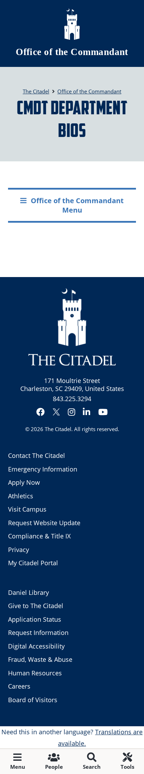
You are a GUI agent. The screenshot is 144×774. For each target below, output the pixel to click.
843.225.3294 (72, 398)
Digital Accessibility (36, 646)
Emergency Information (42, 469)
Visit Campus (27, 509)
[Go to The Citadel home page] (72, 24)
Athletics (20, 496)
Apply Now (24, 482)
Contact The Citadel (36, 455)
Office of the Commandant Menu (77, 205)
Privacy (18, 549)
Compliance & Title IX (39, 536)
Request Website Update (44, 523)
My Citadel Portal (33, 563)
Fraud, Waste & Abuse (40, 659)
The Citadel (58, 429)
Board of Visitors (32, 700)
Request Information (38, 632)
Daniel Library (28, 592)
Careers (19, 686)
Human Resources (35, 673)
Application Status (34, 619)
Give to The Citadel (35, 605)
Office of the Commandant (72, 52)
